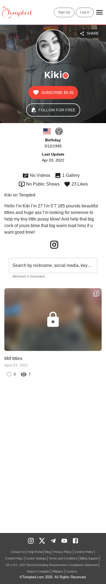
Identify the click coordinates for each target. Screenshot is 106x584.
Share (93, 33)
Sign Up (64, 12)
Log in (84, 12)
